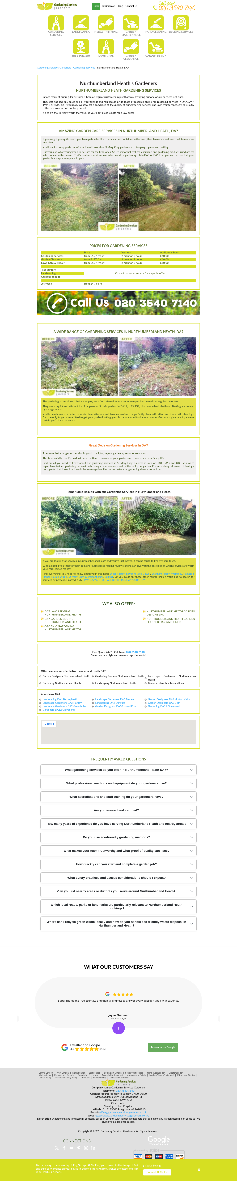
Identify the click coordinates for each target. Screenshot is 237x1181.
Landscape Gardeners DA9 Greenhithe (64, 706)
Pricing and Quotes (186, 1075)
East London (94, 1073)
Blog (120, 6)
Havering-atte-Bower (138, 574)
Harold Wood (59, 577)
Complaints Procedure (88, 1075)
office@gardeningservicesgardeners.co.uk (123, 1112)
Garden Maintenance (131, 33)
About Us (85, 1078)
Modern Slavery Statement (161, 1075)
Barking (108, 577)
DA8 (122, 580)
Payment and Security (64, 1075)
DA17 (129, 580)
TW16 (87, 580)
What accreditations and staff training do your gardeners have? (116, 797)
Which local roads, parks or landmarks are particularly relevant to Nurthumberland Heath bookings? (116, 906)
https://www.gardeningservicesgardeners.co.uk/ (122, 1115)
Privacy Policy (99, 1078)
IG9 (143, 580)
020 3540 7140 (176, 9)
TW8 (108, 580)
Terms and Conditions (119, 1078)
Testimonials (108, 6)
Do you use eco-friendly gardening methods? (116, 837)
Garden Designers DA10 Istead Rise (115, 706)
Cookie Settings (153, 1166)
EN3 (101, 580)
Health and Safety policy (66, 1078)
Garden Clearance (131, 57)
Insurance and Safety (136, 1075)
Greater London (176, 1073)
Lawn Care (106, 55)
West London (63, 1073)
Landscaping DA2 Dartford (110, 703)
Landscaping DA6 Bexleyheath (60, 699)
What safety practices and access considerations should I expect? (116, 877)
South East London (113, 1073)
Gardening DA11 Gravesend (164, 706)
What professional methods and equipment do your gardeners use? (116, 783)
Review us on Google (162, 1047)
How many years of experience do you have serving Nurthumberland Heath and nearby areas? (116, 824)
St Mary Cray (76, 577)
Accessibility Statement (112, 1075)
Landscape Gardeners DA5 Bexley (114, 699)
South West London (134, 1073)
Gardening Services (56, 33)
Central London (46, 1073)
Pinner (46, 577)
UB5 (136, 580)
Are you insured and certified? (116, 810)
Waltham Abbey (161, 574)
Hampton (188, 574)
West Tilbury (117, 574)
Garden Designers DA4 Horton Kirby (169, 699)
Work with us (45, 1075)
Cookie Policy (45, 1078)
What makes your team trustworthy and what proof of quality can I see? (117, 850)
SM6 (95, 580)
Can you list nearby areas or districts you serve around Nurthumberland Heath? (116, 891)
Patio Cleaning (156, 32)
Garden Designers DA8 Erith (164, 703)
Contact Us (131, 6)
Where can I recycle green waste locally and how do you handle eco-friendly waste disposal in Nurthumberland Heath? (116, 923)
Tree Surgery (81, 55)
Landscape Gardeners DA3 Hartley (62, 703)
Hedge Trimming (106, 32)
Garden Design (156, 55)
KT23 (115, 580)
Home (96, 6)
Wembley (176, 574)
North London (78, 1073)
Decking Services (181, 32)
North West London (156, 1073)
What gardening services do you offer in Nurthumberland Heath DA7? (116, 770)
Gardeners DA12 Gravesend (59, 710)
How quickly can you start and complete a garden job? (116, 864)
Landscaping (81, 32)
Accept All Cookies (158, 1172)
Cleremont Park (94, 577)
